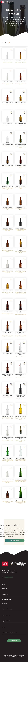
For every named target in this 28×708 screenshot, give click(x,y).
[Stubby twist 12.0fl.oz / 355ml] (20, 120)
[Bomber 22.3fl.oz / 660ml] (7, 308)
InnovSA (21, 656)
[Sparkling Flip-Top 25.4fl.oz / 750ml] (20, 329)
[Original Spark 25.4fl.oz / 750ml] (7, 329)
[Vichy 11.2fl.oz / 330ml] (20, 57)
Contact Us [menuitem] (5, 594)
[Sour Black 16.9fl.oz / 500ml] (20, 224)
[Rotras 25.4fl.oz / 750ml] (7, 454)
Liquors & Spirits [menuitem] (6, 621)
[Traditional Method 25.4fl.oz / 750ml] (20, 433)
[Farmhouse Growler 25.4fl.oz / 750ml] (7, 475)
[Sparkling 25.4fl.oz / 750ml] (7, 412)
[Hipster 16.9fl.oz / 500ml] (7, 287)
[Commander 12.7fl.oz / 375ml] (20, 141)
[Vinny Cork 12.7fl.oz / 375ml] (7, 162)
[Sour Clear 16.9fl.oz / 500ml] (7, 266)
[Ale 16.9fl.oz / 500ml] (20, 203)
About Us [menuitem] (4, 588)
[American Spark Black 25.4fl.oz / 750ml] (20, 392)
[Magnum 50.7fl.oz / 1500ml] (20, 496)
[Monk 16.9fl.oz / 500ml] (20, 266)
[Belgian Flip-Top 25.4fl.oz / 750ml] (20, 350)
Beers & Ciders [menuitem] (6, 615)
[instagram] (9, 646)
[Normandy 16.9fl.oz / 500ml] (7, 245)
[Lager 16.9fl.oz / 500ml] (20, 182)
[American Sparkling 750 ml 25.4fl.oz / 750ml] (7, 371)
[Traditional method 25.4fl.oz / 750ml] (7, 433)
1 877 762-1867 (8, 577)
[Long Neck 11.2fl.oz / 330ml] (7, 78)
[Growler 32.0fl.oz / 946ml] (7, 496)
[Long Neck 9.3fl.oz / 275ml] (7, 57)
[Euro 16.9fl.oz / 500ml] (7, 203)
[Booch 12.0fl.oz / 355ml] (7, 120)
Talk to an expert (14, 540)
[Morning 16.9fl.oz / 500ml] (20, 287)
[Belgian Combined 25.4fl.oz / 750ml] (20, 371)
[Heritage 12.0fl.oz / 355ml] (7, 99)
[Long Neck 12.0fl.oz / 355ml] (20, 78)
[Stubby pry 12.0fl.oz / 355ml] (20, 99)
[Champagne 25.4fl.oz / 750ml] (20, 475)
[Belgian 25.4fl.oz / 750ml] (7, 350)
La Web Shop (14, 656)
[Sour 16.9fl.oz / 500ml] (7, 224)
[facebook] (4, 646)
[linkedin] (6, 646)
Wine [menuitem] (3, 627)
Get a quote (14, 640)
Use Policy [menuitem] (4, 603)
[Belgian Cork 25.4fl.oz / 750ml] (20, 308)
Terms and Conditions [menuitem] (7, 609)
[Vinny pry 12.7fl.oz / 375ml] (20, 162)
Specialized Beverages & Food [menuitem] (9, 633)
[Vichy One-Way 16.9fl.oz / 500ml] (20, 245)
